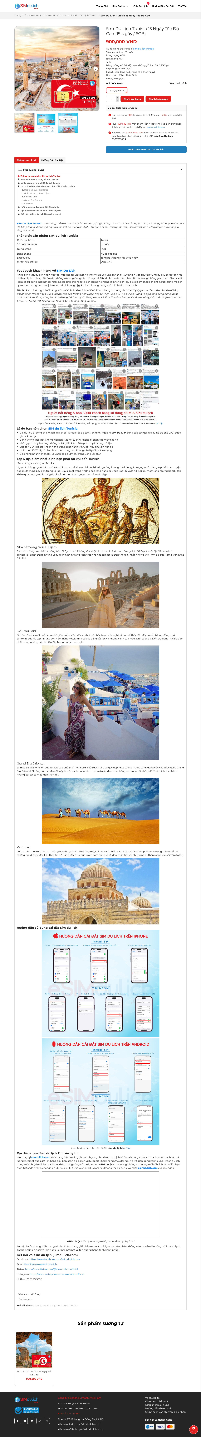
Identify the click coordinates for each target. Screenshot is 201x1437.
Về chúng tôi (152, 1397)
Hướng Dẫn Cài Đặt (163, 6)
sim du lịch (37, 1305)
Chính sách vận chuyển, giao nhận (165, 1412)
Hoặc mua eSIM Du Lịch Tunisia (146, 149)
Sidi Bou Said (30, 197)
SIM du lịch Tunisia (62, 428)
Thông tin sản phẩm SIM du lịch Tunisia (40, 176)
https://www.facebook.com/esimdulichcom (54, 1259)
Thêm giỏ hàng (132, 99)
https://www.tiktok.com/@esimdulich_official (51, 1269)
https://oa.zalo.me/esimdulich (40, 1264)
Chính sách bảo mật (157, 1401)
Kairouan (28, 203)
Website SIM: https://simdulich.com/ (79, 1424)
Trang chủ (20, 15)
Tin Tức (182, 6)
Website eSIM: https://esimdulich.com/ (80, 1429)
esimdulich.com (156, 127)
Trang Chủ (102, 6)
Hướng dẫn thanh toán (158, 1408)
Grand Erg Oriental (33, 200)
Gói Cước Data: (114, 83)
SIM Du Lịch (66, 270)
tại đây (159, 423)
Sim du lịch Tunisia (143, 48)
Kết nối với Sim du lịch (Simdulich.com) (41, 214)
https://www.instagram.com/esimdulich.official (57, 1274)
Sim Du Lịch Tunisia (86, 15)
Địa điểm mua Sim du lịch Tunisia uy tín (41, 210)
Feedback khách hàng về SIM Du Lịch (40, 179)
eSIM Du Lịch (140, 6)
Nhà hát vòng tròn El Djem (37, 193)
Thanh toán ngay (158, 99)
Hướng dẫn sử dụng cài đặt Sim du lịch (40, 207)
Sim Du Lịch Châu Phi (59, 15)
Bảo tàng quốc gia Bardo (36, 190)
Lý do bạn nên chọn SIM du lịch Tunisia (40, 183)
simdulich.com (40, 1157)
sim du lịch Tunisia (68, 1305)
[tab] (26, 160)
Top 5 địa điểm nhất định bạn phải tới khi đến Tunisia (48, 186)
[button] (95, 69)
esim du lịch (50, 1305)
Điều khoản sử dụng (157, 1405)
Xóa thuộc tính (178, 83)
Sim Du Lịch (119, 6)
